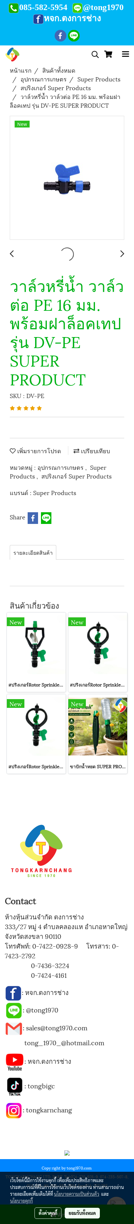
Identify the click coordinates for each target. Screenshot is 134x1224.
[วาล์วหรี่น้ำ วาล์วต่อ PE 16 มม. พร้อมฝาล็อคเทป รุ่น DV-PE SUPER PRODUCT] (67, 178)
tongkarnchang (49, 1109)
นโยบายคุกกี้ (21, 1201)
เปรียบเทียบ (94, 450)
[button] (93, 54)
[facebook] (13, 992)
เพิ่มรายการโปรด (38, 450)
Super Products (54, 492)
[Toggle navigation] (125, 54)
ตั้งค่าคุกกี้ (48, 1213)
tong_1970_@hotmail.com (64, 1042)
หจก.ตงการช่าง (47, 992)
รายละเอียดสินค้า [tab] (33, 552)
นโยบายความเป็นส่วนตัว (76, 1194)
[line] (14, 1009)
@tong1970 (42, 1009)
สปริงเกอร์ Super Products (76, 475)
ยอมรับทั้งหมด (82, 1213)
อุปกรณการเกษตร (61, 467)
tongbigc (41, 1085)
